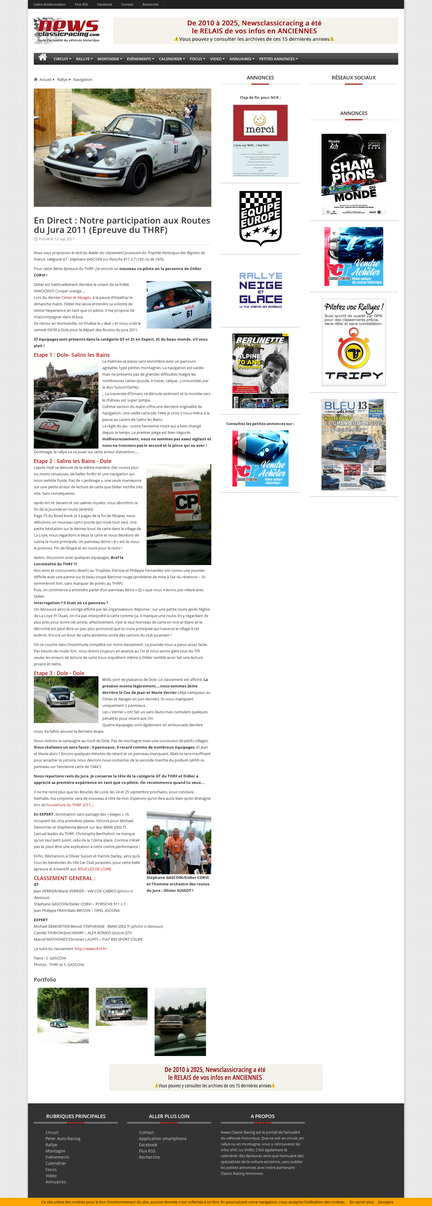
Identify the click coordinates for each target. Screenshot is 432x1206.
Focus (51, 1169)
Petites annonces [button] (277, 58)
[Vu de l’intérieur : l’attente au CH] (180, 1021)
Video (51, 1175)
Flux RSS (81, 4)
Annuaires (56, 1182)
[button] (42, 59)
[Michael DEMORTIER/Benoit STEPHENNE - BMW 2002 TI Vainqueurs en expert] (121, 1006)
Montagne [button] (108, 58)
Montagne (56, 1151)
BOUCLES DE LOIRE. (95, 869)
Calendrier (56, 1163)
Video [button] (216, 58)
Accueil (45, 79)
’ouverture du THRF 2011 (69, 804)
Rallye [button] (83, 58)
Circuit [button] (61, 58)
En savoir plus (362, 1202)
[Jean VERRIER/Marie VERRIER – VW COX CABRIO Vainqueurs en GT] (63, 1015)
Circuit (52, 1132)
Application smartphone (163, 1138)
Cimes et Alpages (76, 297)
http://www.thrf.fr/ (90, 948)
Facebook (104, 4)
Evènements (58, 1157)
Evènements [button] (139, 58)
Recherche (150, 4)
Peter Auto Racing (63, 1138)
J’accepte (385, 1202)
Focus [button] (196, 58)
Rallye (62, 79)
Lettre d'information (50, 4)
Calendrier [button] (170, 58)
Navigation (82, 79)
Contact (127, 4)
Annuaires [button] (240, 58)
